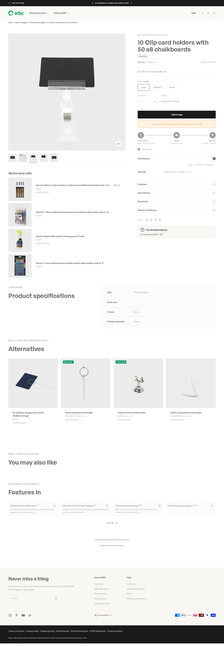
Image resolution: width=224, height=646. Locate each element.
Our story (98, 584)
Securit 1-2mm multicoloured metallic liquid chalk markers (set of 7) (70, 263)
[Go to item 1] (12, 158)
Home (10, 22)
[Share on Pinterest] (155, 220)
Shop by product (37, 13)
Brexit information (79, 631)
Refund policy (63, 631)
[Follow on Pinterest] (16, 615)
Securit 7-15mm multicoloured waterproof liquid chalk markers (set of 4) (72, 212)
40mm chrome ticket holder (132, 412)
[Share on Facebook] (147, 220)
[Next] (131, 3)
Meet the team (101, 589)
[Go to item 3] (33, 158)
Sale (193, 13)
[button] (177, 71)
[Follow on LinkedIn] (30, 615)
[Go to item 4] (43, 158)
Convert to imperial (203, 164)
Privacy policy (32, 631)
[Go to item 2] (23, 158)
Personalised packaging (37, 22)
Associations (100, 598)
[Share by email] (160, 220)
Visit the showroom (136, 589)
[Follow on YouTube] (23, 615)
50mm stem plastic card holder (186, 412)
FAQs (129, 593)
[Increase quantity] (155, 101)
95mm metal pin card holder (79, 412)
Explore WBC (60, 13)
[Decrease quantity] (141, 101)
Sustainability (100, 593)
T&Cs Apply (28, 589)
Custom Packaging (21, 22)
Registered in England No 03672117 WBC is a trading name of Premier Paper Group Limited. (58, 638)
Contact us (132, 584)
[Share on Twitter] (151, 220)
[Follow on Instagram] (10, 615)
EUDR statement (98, 631)
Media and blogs (102, 603)
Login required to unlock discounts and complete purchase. (176, 124)
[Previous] (92, 3)
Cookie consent (114, 631)
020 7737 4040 (18, 3)
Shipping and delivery (137, 598)
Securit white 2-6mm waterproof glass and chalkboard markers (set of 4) (72, 185)
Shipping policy (47, 631)
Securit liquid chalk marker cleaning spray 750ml (60, 236)
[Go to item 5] (54, 158)
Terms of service (16, 631)
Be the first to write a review (112, 545)
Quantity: (142, 95)
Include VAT (211, 62)
